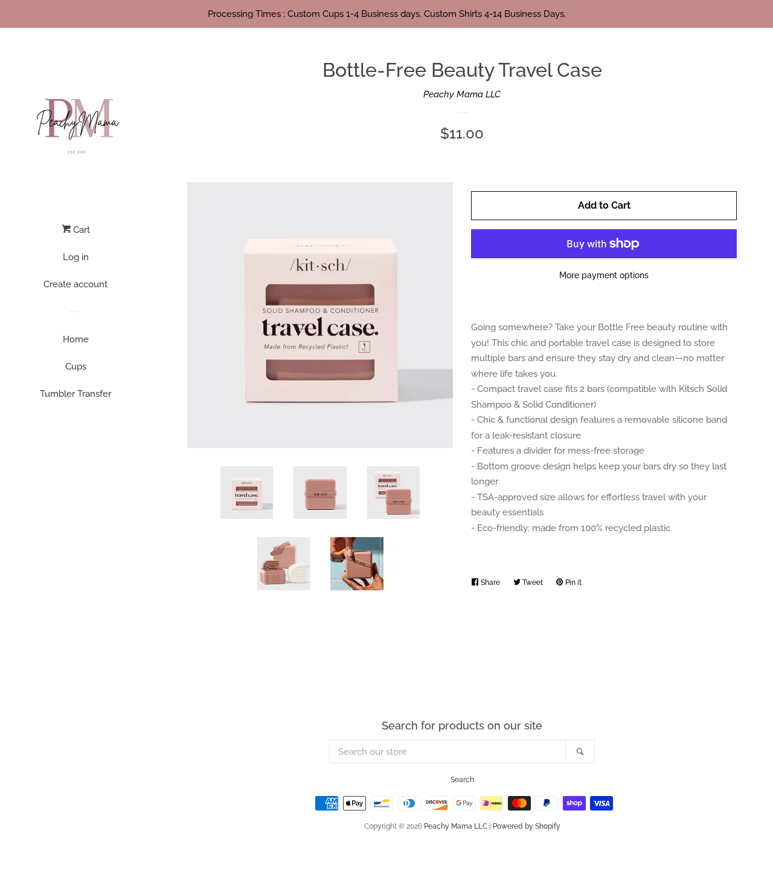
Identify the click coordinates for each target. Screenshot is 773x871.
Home (76, 339)
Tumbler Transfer (75, 393)
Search (462, 779)
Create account (75, 284)
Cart (80, 229)
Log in (76, 257)
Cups (75, 366)
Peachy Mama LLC (462, 94)
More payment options (604, 275)
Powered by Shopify (526, 826)
